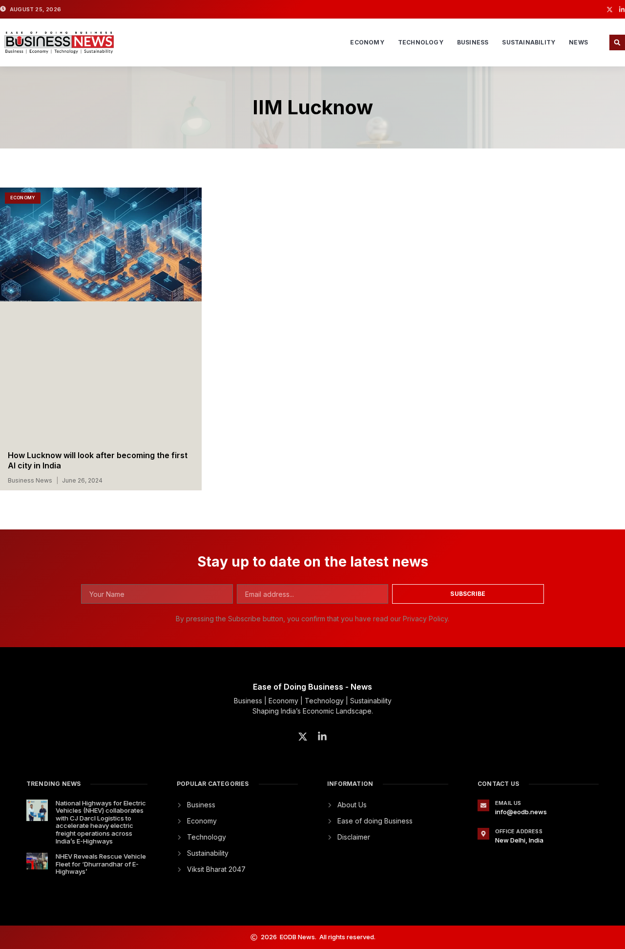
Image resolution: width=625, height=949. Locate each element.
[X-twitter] (609, 9)
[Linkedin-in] (622, 9)
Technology (420, 42)
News (578, 42)
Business (473, 42)
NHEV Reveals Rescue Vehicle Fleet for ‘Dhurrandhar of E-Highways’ (101, 863)
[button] (617, 42)
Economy (367, 42)
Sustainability (528, 42)
